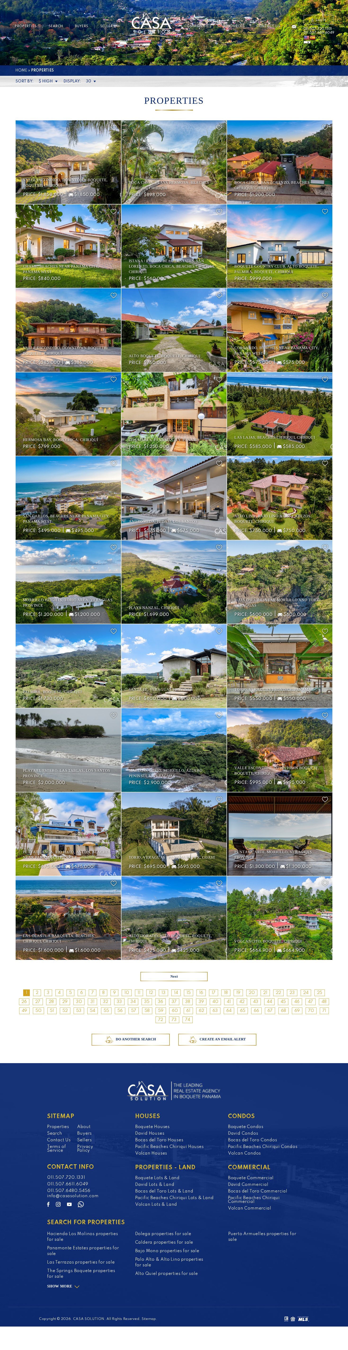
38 (187, 1002)
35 (146, 1002)
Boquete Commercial (251, 1178)
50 (38, 1011)
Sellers (107, 26)
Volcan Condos (244, 1153)
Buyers (81, 26)
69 (297, 1011)
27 (37, 1002)
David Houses (150, 1133)
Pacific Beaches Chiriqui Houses (169, 1147)
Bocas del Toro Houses (159, 1140)
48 (323, 1002)
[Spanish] (313, 38)
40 (215, 1002)
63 (215, 1011)
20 (252, 993)
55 (106, 1011)
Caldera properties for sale (164, 1242)
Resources (234, 26)
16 (201, 993)
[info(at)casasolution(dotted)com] (294, 27)
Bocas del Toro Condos (252, 1140)
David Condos (243, 1133)
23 (292, 993)
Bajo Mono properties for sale (167, 1251)
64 (229, 1011)
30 (79, 1002)
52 (65, 1011)
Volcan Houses (151, 1153)
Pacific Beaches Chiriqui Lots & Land (174, 1198)
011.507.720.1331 (318, 29)
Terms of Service (56, 1149)
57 (133, 1011)
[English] (306, 38)
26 (24, 1002)
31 (92, 1002)
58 (147, 1011)
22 (278, 993)
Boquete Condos (245, 1127)
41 (229, 1002)
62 (201, 1011)
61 (188, 1011)
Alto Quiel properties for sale (166, 1274)
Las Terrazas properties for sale (81, 1262)
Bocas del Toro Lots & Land (164, 1191)
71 (324, 1011)
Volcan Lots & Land (156, 1204)
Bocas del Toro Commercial (257, 1191)
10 (126, 993)
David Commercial (248, 1185)
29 (64, 1002)
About (83, 1127)
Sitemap (149, 1319)
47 (310, 1002)
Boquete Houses (152, 1127)
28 (51, 1002)
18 (226, 993)
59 (160, 1011)
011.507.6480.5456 (68, 1191)
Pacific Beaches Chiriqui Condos (263, 1147)
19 (238, 993)
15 (189, 993)
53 (78, 1011)
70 (311, 1011)
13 (163, 993)
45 (283, 1002)
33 (119, 1002)
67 (270, 1011)
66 (256, 1011)
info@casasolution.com (73, 1196)
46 (296, 1002)
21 (265, 993)
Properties (25, 26)
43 (255, 1002)
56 (120, 1011)
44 (269, 1002)
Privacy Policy (85, 1149)
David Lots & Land (154, 1185)
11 (139, 993)
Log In (321, 20)
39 (201, 1002)
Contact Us (268, 26)
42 (242, 1002)
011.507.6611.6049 (319, 32)
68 (283, 1011)
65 (242, 1011)
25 (319, 993)
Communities (198, 26)
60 (175, 1011)
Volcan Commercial (249, 1208)
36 (160, 1002)
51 (52, 1011)
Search (56, 26)
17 (213, 993)
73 (174, 1020)
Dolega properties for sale (163, 1234)
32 (105, 1002)
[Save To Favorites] (113, 127)
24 (305, 993)
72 (160, 1020)
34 (133, 1002)
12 (151, 993)
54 (92, 1011)
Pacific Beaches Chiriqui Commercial (254, 1200)
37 (174, 1002)
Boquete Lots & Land (157, 1178)
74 (187, 1020)
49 (24, 1011)
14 (176, 993)
